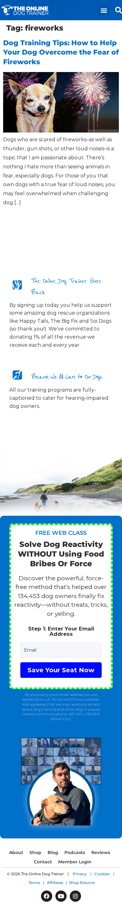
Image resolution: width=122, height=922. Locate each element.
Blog (53, 852)
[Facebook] (46, 896)
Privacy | (83, 873)
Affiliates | (58, 882)
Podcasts (74, 852)
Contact (43, 862)
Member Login (75, 862)
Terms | (37, 882)
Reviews (100, 852)
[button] (104, 10)
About (16, 852)
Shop (35, 852)
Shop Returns (82, 882)
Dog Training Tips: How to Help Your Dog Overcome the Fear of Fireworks (61, 52)
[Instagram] (75, 896)
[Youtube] (61, 896)
